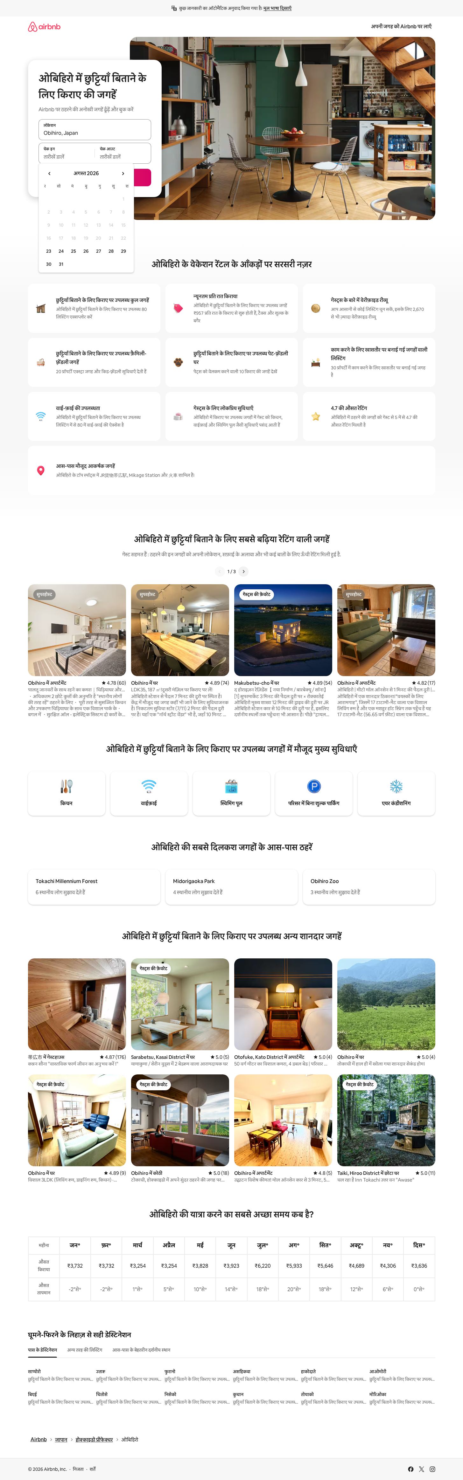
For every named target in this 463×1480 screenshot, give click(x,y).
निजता (78, 1469)
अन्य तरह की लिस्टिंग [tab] (84, 1350)
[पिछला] (220, 571)
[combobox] (95, 133)
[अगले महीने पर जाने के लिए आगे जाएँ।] (123, 173)
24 (61, 251)
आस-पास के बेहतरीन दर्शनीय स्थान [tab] (141, 1350)
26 (85, 251)
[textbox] (67, 157)
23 (48, 251)
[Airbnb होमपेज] (44, 27)
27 (98, 251)
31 (61, 264)
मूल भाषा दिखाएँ (277, 8)
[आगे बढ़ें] (243, 571)
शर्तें (92, 1469)
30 (49, 264)
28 (111, 251)
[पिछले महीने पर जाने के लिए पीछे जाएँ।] (50, 173)
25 (73, 251)
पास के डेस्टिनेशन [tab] (42, 1350)
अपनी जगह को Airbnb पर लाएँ (401, 26)
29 (123, 251)
